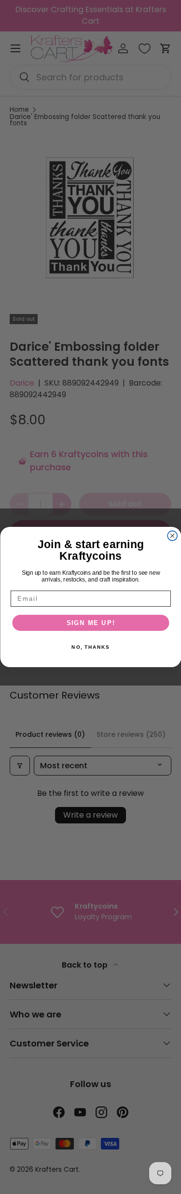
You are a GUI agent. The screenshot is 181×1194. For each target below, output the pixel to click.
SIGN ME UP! (90, 622)
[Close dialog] (172, 535)
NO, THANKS (90, 647)
